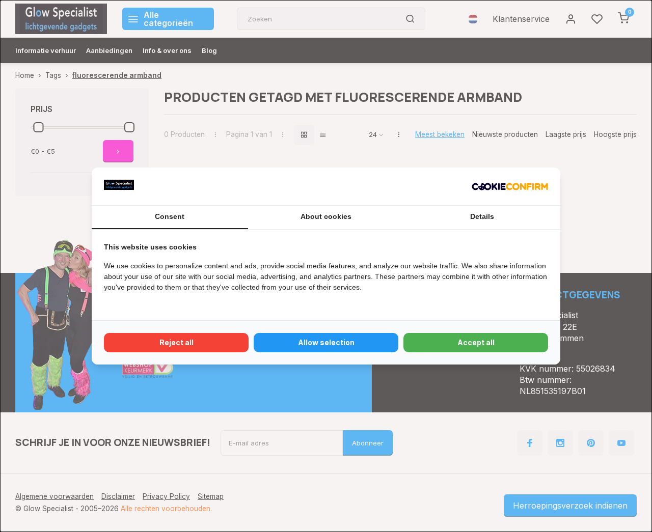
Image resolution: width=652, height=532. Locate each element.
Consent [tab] (169, 216)
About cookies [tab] (326, 216)
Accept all (476, 342)
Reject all (176, 342)
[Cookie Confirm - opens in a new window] (510, 186)
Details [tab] (482, 216)
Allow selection (326, 342)
